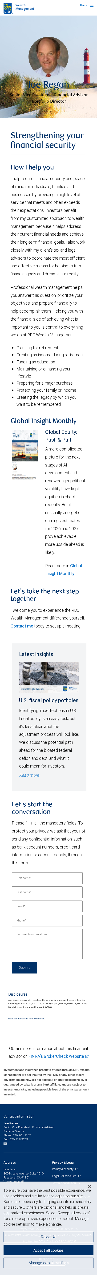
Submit (24, 967)
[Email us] (6, 1144)
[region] (48, 1228)
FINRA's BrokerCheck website (56, 1056)
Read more (29, 775)
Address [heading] (10, 1162)
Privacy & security (63, 1169)
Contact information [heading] (19, 1116)
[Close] (89, 1187)
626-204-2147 (22, 1135)
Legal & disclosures (64, 1176)
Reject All (48, 1237)
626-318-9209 (19, 1139)
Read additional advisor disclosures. (26, 1018)
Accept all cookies (48, 1250)
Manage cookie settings (49, 1262)
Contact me (22, 626)
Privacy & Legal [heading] (63, 1162)
